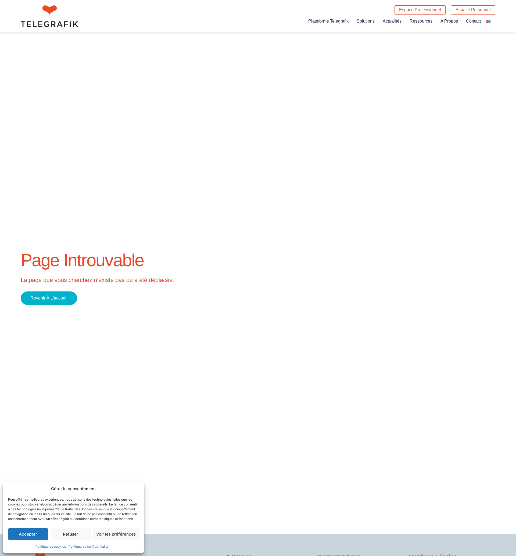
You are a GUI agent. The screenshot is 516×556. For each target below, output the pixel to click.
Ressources (421, 21)
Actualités (392, 21)
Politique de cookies (50, 546)
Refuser (70, 534)
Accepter (28, 534)
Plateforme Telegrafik (328, 21)
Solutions (366, 21)
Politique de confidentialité (89, 546)
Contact (473, 21)
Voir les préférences (116, 534)
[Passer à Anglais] (488, 21)
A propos (449, 21)
